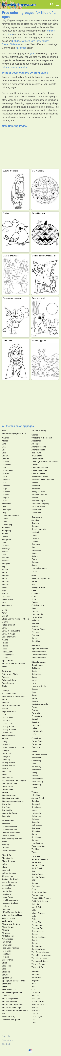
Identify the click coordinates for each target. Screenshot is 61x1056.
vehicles (8, 34)
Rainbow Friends (39, 495)
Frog (4, 512)
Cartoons (6, 671)
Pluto (4, 774)
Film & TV (6, 855)
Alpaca (5, 441)
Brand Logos (37, 665)
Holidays (35, 819)
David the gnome (9, 882)
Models (34, 626)
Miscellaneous (38, 662)
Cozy (33, 596)
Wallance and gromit (11, 1020)
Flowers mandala (39, 654)
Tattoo (34, 728)
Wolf (4, 602)
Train (33, 1019)
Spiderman (7, 978)
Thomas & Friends (39, 961)
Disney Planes (8, 726)
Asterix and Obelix (10, 674)
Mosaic (34, 701)
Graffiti (5, 622)
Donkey (5, 495)
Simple (34, 940)
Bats (4, 444)
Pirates (5, 643)
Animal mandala (38, 651)
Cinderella (6, 720)
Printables (36, 738)
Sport (34, 752)
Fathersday (36, 813)
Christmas (15, 44)
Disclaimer (7, 1040)
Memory (5, 844)
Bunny (5, 456)
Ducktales (6, 888)
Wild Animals (7, 599)
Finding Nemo (8, 735)
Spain (34, 565)
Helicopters (36, 998)
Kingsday (35, 822)
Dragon (5, 497)
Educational (8, 821)
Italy (33, 547)
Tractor (34, 1013)
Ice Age (5, 750)
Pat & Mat (6, 942)
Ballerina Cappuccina (41, 578)
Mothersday (36, 825)
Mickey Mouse (8, 762)
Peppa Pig (36, 922)
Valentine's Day (38, 846)
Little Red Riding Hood (12, 915)
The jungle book (9, 795)
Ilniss (33, 692)
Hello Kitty (35, 904)
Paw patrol (6, 945)
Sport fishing (37, 781)
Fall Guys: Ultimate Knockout (44, 462)
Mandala (35, 645)
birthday (16, 41)
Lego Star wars (9, 637)
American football (39, 755)
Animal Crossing (38, 447)
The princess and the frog (13, 801)
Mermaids (35, 623)
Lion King (6, 759)
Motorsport (36, 769)
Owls (4, 554)
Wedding (35, 849)
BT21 (33, 880)
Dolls (33, 599)
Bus (33, 986)
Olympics (35, 831)
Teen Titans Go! (9, 990)
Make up (35, 620)
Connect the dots (9, 829)
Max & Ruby (36, 907)
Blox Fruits (36, 453)
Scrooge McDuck (9, 783)
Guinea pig (7, 524)
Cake (33, 590)
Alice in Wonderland (11, 705)
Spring (34, 834)
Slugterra (6, 972)
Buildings (35, 668)
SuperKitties (7, 789)
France (34, 541)
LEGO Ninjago (8, 634)
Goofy (4, 741)
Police (4, 649)
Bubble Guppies (9, 873)
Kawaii (34, 695)
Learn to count (8, 835)
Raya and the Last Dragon (14, 780)
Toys (33, 734)
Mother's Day (28, 41)
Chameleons (7, 471)
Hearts (34, 608)
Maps (33, 553)
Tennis (34, 787)
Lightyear (6, 756)
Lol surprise (36, 617)
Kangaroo (6, 539)
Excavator (35, 992)
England (35, 532)
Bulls (4, 453)
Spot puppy (36, 946)
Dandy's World (38, 459)
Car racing (36, 760)
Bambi (5, 708)
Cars (4, 714)
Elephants (6, 503)
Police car (35, 1010)
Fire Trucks (36, 995)
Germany (35, 544)
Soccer (34, 775)
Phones (34, 710)
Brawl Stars (36, 456)
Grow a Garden (38, 474)
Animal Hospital (38, 450)
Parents (6, 1036)
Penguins (6, 563)
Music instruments (39, 704)
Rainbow (35, 562)
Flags (33, 535)
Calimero (35, 886)
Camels (5, 462)
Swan (4, 587)
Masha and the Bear (11, 924)
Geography (36, 517)
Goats (4, 521)
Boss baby (6, 870)
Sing (4, 969)
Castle (34, 671)
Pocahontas (7, 777)
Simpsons (6, 966)
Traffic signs (36, 1016)
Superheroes (8, 683)
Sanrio (34, 638)
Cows (4, 477)
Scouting (35, 722)
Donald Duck (7, 732)
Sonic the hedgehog (40, 503)
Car (33, 989)
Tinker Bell (6, 804)
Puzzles (5, 847)
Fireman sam (37, 895)
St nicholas (36, 837)
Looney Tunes (8, 918)
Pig (3, 566)
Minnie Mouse (8, 765)
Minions (5, 930)
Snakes (5, 581)
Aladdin (5, 702)
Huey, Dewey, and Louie (13, 747)
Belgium (35, 523)
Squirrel (5, 584)
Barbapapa (36, 862)
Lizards (5, 545)
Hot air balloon (38, 1001)
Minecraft (35, 486)
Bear (4, 447)
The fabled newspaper (41, 955)
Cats (4, 468)
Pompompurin (37, 925)
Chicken (5, 474)
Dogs (4, 489)
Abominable (7, 858)
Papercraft (36, 744)
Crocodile (6, 480)
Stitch (4, 987)
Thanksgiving (37, 843)
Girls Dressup (37, 605)
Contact (6, 1044)
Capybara (6, 465)
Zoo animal (7, 605)
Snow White (7, 786)
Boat (33, 983)
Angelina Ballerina (39, 859)
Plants (34, 559)
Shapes (34, 934)
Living (34, 698)
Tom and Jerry (8, 1017)
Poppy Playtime (38, 492)
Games (34, 435)
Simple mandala (38, 657)
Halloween (20, 48)
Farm (33, 683)
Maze (4, 841)
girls (32, 53)
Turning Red (7, 810)
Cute (33, 889)
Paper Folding (37, 741)
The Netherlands (39, 568)
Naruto (5, 640)
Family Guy (7, 891)
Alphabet (6, 824)
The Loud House (9, 1002)
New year (35, 828)
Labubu (34, 611)
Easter (5, 44)
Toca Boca (36, 512)
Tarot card (36, 725)
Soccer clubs (37, 778)
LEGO (5, 628)
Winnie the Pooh (9, 813)
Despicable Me (8, 885)
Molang (34, 916)
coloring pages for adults (14, 67)
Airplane (35, 974)
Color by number (9, 826)
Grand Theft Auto (39, 471)
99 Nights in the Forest (41, 438)
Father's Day (42, 41)
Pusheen (35, 635)
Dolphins (6, 492)
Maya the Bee (8, 927)
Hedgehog (6, 530)
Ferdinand (6, 894)
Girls (33, 575)
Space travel (7, 661)
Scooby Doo (7, 960)
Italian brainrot (8, 625)
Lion (4, 542)
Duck (4, 500)
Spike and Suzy (9, 680)
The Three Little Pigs (11, 1008)
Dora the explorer (39, 892)
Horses (5, 533)
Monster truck (37, 1004)
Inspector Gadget (10, 903)
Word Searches (9, 850)
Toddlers (35, 856)
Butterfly (5, 459)
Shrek (4, 963)
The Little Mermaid (10, 798)
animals (51, 31)
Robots (5, 658)
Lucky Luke (7, 921)
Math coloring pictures (12, 838)
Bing (33, 871)
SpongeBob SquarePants (13, 981)
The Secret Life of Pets (12, 1005)
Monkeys (6, 548)
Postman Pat (37, 928)
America (35, 520)
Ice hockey (36, 766)
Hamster (6, 527)
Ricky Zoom (7, 652)
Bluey (4, 867)
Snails (4, 578)
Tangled (5, 792)
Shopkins (35, 641)
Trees (34, 571)
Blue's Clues (37, 874)
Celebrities (36, 674)
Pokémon (35, 489)
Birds (4, 450)
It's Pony (6, 906)
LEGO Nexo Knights (11, 631)
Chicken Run (7, 876)
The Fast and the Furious (13, 664)
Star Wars (6, 984)
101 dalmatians (9, 693)
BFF (33, 584)
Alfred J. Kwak (8, 861)
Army (4, 613)
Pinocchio (6, 771)
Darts (33, 763)
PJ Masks (6, 951)
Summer (35, 840)
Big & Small (36, 868)
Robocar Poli (7, 655)
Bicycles (35, 980)
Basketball (36, 758)
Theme (34, 792)
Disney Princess (9, 729)
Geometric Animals (10, 515)
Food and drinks (38, 686)
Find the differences (11, 832)
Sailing (34, 772)
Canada (35, 526)
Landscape (36, 550)
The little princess (39, 958)
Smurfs (5, 975)
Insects (5, 536)
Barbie (34, 581)
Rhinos (5, 569)
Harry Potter (7, 897)
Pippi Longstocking (10, 948)
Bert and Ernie (37, 865)
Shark (4, 572)
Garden (34, 689)
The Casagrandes (10, 999)
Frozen (5, 738)
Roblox (34, 497)
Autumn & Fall (37, 798)
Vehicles (35, 971)
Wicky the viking (38, 430)
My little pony (8, 936)
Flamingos (6, 509)
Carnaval (35, 804)
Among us (36, 444)
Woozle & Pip (37, 967)
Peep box (35, 747)
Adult (4, 430)
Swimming (36, 784)
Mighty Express (38, 913)
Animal (5, 438)
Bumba (34, 883)
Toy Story (6, 807)
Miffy (33, 910)
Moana (5, 768)
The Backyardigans (40, 952)
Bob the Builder (38, 877)
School (34, 719)
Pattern (34, 707)
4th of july (35, 795)
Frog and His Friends (41, 898)
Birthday (35, 801)
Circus (34, 677)
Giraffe (5, 518)
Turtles (5, 593)
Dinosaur (6, 486)
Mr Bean (6, 933)
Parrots (5, 560)
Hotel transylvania (10, 900)
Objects (34, 919)
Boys (4, 610)
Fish (4, 506)
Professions (36, 716)
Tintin (4, 686)
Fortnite (34, 465)
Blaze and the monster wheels (15, 619)
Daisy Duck (7, 723)
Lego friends (37, 614)
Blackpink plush (38, 587)
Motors (34, 1007)
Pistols (5, 646)
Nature (34, 556)
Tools (4, 667)
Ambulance (36, 977)
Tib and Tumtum (38, 964)
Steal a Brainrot (38, 506)
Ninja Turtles (7, 939)
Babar (4, 864)
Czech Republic (38, 529)
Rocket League (38, 500)
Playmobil (35, 713)
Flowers (35, 538)
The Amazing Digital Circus (14, 433)
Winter (34, 852)
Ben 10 (5, 616)
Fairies (34, 602)
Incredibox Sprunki (39, 477)
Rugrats (5, 957)
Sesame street (38, 931)
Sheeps (5, 575)
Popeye (5, 677)
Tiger (4, 590)
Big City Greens (9, 711)
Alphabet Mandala (39, 648)
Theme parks (37, 731)
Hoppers (6, 744)
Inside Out (6, 753)
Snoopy (34, 943)
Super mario (37, 509)
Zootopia (6, 816)
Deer (4, 483)
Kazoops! (6, 909)
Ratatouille (6, 954)
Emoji (33, 680)
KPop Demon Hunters (12, 912)
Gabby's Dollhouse (39, 901)
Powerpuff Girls (38, 629)
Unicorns (6, 596)
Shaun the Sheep (39, 937)
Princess (35, 632)
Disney (5, 690)
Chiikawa (35, 593)
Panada (5, 557)
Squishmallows (38, 949)
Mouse (5, 551)
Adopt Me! (36, 441)
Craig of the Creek (10, 879)
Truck (33, 1022)
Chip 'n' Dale (7, 717)
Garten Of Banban (39, 468)
